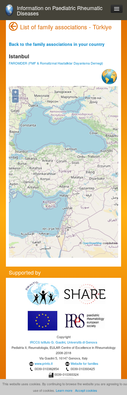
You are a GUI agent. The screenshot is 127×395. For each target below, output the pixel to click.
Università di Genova (82, 342)
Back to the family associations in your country (57, 44)
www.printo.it (44, 363)
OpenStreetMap (92, 243)
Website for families (84, 363)
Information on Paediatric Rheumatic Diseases (59, 10)
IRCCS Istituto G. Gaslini (47, 342)
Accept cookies (86, 390)
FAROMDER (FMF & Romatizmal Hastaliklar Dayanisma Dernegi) (56, 63)
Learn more (64, 390)
